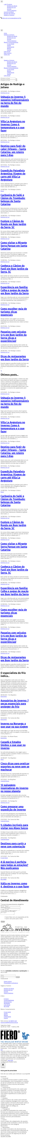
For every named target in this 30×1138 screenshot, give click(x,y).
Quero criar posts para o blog (14, 918)
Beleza (9, 48)
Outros (9, 50)
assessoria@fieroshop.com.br (9, 1022)
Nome (3, 906)
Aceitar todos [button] (13, 1062)
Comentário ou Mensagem (9, 911)
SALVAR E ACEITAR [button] (6, 1136)
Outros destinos (11, 66)
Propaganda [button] (4, 1107)
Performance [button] (4, 1086)
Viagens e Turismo (9, 15)
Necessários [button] (4, 1126)
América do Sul (11, 7)
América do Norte (12, 6)
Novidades (7, 1003)
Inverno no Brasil (9, 12)
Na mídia (6, 1006)
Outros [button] (3, 1118)
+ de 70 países (8, 4)
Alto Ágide (3, 879)
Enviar (2, 921)
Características (5, 781)
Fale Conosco (7, 53)
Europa (9, 9)
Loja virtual (7, 51)
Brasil (2, 191)
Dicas (2, 759)
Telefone (3, 907)
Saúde (9, 45)
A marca (6, 999)
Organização (10, 47)
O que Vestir (10, 44)
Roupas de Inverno (9, 13)
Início (5, 33)
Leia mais (10, 1060)
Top (2, 1049)
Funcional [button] (3, 1076)
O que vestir (10, 69)
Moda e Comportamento (11, 42)
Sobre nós (7, 54)
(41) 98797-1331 (13, 1021)
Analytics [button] (3, 1096)
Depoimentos (8, 1002)
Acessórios (4, 696)
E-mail (3, 909)
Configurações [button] (5, 1062)
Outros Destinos (11, 10)
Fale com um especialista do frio (11, 18)
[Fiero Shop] (15, 1042)
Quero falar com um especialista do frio (17, 917)
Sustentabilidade (9, 1000)
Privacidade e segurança (11, 983)
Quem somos (8, 981)
